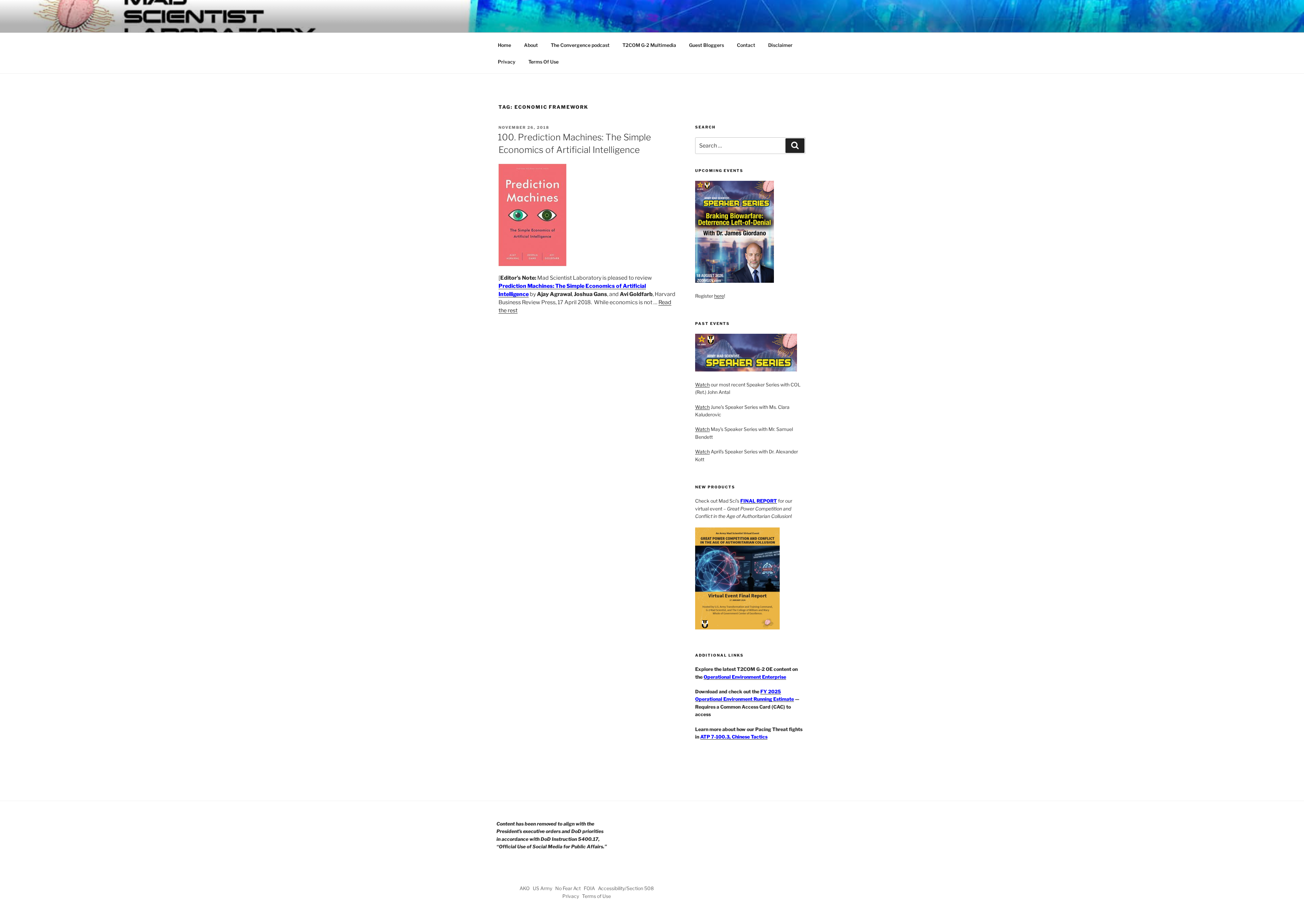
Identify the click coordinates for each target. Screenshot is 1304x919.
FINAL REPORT (758, 501)
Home (504, 45)
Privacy (506, 62)
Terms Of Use (543, 62)
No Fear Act (568, 888)
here (719, 296)
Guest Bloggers (706, 45)
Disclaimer (780, 45)
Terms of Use (596, 896)
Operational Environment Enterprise (745, 677)
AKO (525, 888)
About (531, 45)
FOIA (589, 888)
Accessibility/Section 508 (626, 888)
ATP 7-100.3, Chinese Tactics (733, 737)
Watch (702, 384)
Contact (746, 45)
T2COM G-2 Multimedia (649, 45)
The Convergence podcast (580, 45)
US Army (542, 888)
